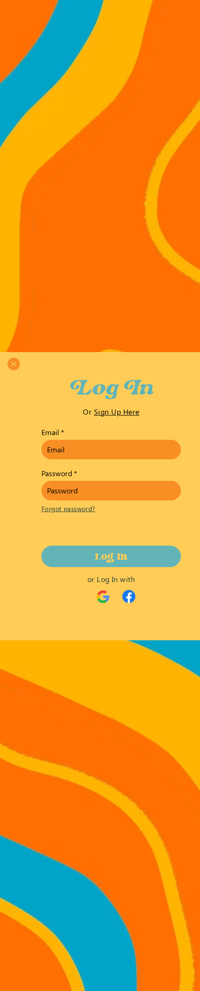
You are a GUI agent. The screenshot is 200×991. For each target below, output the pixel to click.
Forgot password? (68, 508)
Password (56, 473)
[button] (13, 364)
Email (50, 432)
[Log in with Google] (103, 596)
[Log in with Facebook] (128, 596)
